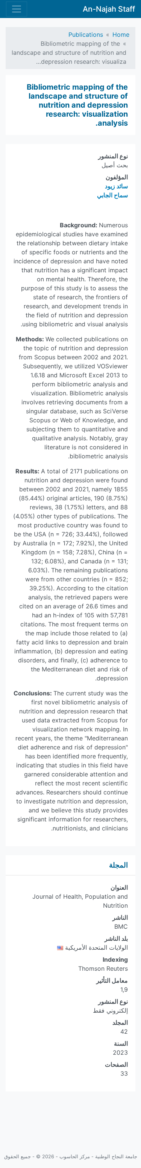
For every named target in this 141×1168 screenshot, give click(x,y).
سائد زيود (116, 186)
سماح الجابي (112, 195)
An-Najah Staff (109, 9)
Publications (85, 34)
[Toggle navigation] (16, 9)
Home (120, 34)
